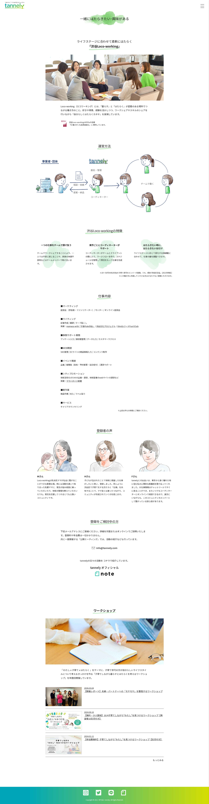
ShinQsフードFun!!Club (127, 326)
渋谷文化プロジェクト (106, 326)
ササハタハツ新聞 (74, 380)
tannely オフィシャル (104, 567)
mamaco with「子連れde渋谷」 (80, 326)
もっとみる (158, 760)
